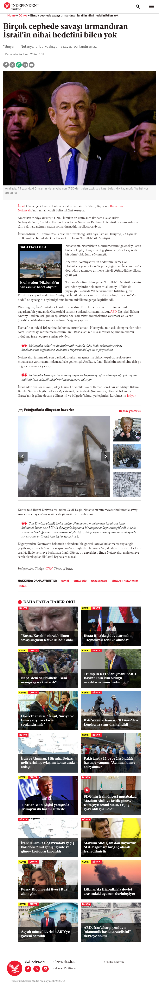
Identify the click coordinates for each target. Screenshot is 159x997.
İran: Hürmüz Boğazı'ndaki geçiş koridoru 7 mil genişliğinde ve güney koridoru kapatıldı (47, 847)
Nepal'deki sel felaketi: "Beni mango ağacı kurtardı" (44, 680)
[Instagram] (45, 969)
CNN (49, 568)
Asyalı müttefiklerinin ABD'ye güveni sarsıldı (45, 934)
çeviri (65, 581)
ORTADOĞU (79, 581)
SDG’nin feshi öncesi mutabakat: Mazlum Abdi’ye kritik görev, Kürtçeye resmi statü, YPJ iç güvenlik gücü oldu (110, 803)
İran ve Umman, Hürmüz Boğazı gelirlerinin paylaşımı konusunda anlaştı (48, 763)
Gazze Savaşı (99, 581)
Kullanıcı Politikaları (65, 968)
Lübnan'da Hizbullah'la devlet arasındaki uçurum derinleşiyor (109, 892)
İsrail (21, 206)
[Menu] (151, 6)
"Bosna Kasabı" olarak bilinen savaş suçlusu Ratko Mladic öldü (47, 638)
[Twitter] (36, 969)
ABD (113, 311)
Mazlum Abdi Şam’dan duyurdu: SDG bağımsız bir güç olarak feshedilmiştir (110, 847)
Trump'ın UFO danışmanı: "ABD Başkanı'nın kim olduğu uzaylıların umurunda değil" (110, 678)
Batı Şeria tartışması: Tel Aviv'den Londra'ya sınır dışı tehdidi (111, 723)
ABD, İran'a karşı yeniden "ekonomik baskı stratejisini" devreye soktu (107, 932)
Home (11, 15)
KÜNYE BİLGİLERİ (65, 962)
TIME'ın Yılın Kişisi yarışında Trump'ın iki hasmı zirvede (45, 807)
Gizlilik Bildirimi (114, 962)
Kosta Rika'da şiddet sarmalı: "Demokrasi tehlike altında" (107, 638)
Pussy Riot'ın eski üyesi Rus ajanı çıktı (44, 892)
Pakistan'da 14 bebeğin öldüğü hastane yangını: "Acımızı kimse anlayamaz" (109, 763)
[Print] (32, 65)
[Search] (138, 6)
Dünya (22, 15)
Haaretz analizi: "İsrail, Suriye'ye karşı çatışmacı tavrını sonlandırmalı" (47, 721)
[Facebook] (28, 969)
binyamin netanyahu (125, 581)
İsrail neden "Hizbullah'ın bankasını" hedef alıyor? (39, 285)
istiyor (131, 395)
